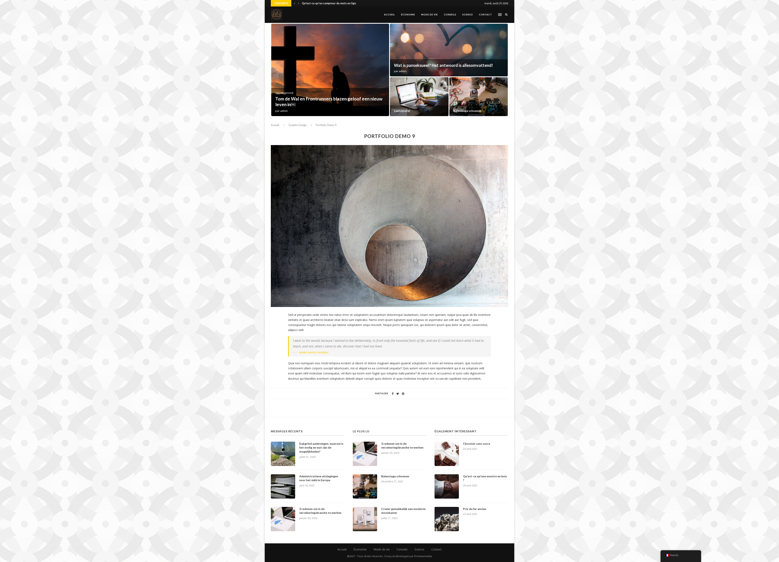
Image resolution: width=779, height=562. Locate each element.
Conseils (450, 14)
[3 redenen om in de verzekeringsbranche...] (419, 96)
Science (467, 14)
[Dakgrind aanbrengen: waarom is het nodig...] (330, 70)
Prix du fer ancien (474, 509)
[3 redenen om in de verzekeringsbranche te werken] (283, 519)
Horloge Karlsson (313, 3)
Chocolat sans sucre (476, 443)
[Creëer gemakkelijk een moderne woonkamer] (478, 96)
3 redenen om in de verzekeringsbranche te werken (415, 108)
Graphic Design (297, 125)
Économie (408, 14)
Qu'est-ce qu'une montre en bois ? (485, 478)
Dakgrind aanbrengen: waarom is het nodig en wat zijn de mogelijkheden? (321, 447)
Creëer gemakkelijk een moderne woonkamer (403, 511)
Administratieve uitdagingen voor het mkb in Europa (442, 65)
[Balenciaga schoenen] (365, 486)
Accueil (389, 14)
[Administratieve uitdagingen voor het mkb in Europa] (283, 486)
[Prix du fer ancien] (447, 519)
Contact (485, 14)
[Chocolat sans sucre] (447, 454)
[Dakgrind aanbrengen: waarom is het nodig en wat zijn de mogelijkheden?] (283, 454)
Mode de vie (429, 14)
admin (284, 111)
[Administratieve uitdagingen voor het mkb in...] (449, 50)
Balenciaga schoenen (395, 476)
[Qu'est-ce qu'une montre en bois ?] (447, 486)
